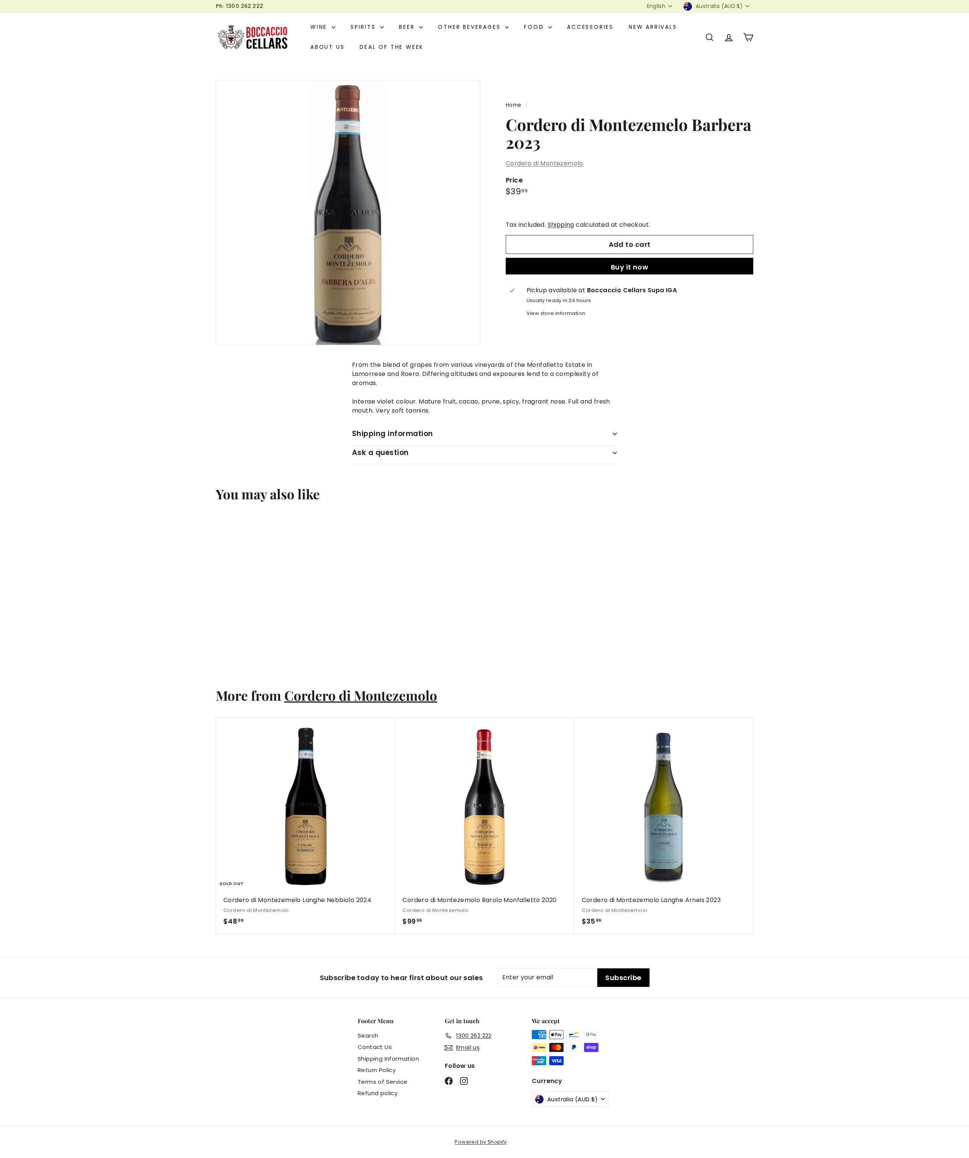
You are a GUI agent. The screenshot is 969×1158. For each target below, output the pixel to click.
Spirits (364, 27)
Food (535, 27)
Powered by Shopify (480, 1142)
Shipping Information (388, 1059)
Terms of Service (382, 1082)
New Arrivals (653, 27)
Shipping (561, 224)
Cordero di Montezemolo (544, 163)
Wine (320, 27)
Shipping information (392, 434)
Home (514, 105)
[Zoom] (348, 213)
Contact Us (375, 1047)
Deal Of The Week (392, 47)
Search (368, 1036)
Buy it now (629, 267)
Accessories (590, 27)
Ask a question (380, 452)
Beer (408, 27)
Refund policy (377, 1093)
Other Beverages (470, 27)
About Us (327, 47)
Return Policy (377, 1070)
